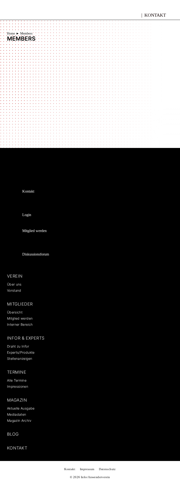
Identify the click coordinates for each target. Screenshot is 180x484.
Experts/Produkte (21, 352)
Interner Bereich (20, 324)
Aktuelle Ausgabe (21, 408)
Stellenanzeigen (19, 358)
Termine (16, 372)
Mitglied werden (34, 231)
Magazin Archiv (19, 420)
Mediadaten (16, 414)
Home (11, 33)
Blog (13, 434)
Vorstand (14, 290)
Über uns (14, 284)
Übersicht (14, 312)
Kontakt (155, 15)
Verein (15, 276)
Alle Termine (16, 380)
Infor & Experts (26, 338)
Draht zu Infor (18, 346)
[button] (175, 14)
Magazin (17, 400)
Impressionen (17, 386)
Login (26, 215)
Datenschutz (107, 469)
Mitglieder (20, 304)
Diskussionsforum (35, 254)
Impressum (87, 469)
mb (136, 14)
